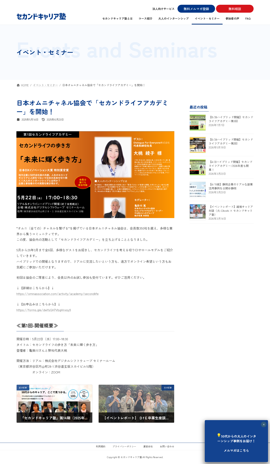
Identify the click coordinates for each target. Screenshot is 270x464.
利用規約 (100, 446)
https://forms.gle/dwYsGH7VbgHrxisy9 (43, 309)
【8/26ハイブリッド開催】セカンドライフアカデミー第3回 (231, 119)
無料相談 (234, 8)
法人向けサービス (163, 9)
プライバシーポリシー (124, 446)
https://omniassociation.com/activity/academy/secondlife (57, 293)
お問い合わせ (167, 446)
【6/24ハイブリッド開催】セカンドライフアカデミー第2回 (231, 141)
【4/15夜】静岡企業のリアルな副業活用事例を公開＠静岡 (231, 186)
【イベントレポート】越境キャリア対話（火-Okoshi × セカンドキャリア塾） (231, 210)
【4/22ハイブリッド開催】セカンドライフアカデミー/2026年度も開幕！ (230, 166)
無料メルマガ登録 (196, 8)
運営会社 (148, 446)
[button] (236, 440)
